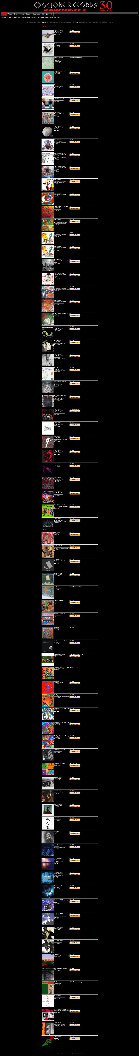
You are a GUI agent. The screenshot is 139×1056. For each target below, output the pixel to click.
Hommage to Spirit (58, 655)
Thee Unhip (57, 357)
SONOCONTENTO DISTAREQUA (58, 61)
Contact (28, 14)
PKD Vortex (57, 465)
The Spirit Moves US (59, 668)
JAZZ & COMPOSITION (84, 22)
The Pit (55, 425)
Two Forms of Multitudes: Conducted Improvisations (60, 1025)
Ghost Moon (57, 128)
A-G (38, 22)
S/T (55, 969)
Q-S (44, 22)
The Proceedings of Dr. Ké (60, 343)
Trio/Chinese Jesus (58, 792)
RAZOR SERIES (53, 22)
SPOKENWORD (103, 22)
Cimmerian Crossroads (59, 302)
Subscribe (36, 14)
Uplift (55, 115)
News (22, 14)
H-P (41, 22)
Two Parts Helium (58, 832)
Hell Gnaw (56, 601)
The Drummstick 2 (58, 928)
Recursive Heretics (58, 86)
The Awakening (57, 709)
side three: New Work (59, 182)
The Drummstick (58, 942)
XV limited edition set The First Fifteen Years (59, 412)
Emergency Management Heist (61, 955)
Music (16, 14)
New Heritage (57, 45)
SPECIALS (95, 22)
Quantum (56, 887)
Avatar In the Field (58, 494)
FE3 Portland (57, 723)
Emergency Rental (58, 399)
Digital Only (74, 627)
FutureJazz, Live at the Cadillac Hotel (59, 847)
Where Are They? (58, 750)
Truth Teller (56, 314)
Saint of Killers (57, 778)
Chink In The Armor (58, 805)
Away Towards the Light (59, 996)
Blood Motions (57, 480)
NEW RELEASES (31, 22)
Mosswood (56, 628)
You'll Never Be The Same (60, 521)
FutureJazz (56, 876)
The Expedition (57, 209)
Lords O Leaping (58, 329)
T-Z (47, 22)
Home (4, 14)
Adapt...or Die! (57, 507)
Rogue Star (56, 195)
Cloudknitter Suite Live (59, 370)
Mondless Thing (57, 642)
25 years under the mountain (60, 142)
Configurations (57, 764)
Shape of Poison (58, 574)
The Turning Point (58, 32)
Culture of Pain (57, 452)
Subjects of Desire (58, 682)
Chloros (56, 1038)
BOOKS (110, 22)
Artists (10, 14)
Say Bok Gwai (57, 819)
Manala (55, 170)
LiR (55, 277)
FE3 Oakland (57, 737)
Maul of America (57, 615)
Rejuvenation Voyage (59, 100)
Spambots (56, 533)
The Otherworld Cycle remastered (61, 289)
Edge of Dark (57, 385)
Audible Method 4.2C (59, 588)
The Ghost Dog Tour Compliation (62, 696)
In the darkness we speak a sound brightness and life (60, 223)
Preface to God (57, 983)
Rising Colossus (57, 235)
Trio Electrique (57, 862)
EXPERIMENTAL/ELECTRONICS (68, 22)
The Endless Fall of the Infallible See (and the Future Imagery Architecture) (61, 548)
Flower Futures (57, 72)
